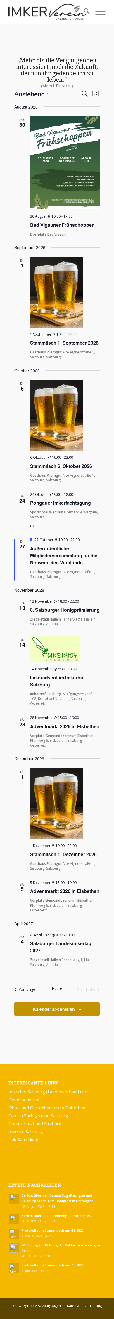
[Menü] (97, 12)
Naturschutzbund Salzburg (34, 1123)
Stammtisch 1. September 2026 (64, 342)
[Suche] (83, 12)
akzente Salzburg (25, 1131)
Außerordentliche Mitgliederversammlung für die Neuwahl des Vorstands (63, 555)
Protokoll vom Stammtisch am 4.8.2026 (52, 1230)
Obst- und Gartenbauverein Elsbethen (46, 1107)
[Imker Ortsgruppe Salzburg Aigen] (47, 12)
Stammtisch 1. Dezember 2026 (63, 854)
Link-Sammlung (23, 1139)
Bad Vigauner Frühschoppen (62, 224)
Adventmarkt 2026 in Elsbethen (64, 726)
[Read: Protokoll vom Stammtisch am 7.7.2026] (13, 1268)
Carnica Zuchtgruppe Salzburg (38, 1115)
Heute (57, 988)
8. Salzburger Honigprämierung (65, 609)
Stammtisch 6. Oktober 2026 (61, 466)
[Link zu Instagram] (101, 1311)
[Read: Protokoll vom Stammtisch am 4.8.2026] (13, 1233)
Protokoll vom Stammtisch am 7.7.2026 (52, 1265)
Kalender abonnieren (54, 1009)
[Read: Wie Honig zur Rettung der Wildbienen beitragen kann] (13, 1248)
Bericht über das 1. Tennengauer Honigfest (57, 1215)
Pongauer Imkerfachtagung (60, 502)
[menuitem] (83, 12)
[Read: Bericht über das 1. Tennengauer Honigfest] (13, 1219)
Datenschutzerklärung (84, 1305)
